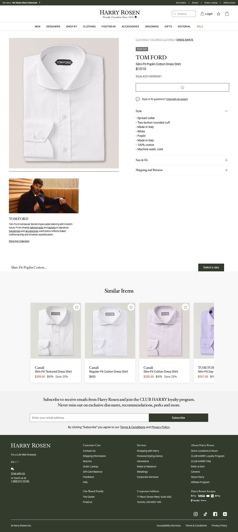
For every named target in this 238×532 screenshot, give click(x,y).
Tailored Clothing (162, 39)
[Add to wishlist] (76, 307)
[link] (206, 13)
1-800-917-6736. (20, 481)
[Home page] (119, 13)
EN (12, 462)
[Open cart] (227, 14)
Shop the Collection (19, 241)
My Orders (181, 2)
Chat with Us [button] (18, 473)
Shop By (71, 26)
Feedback (88, 477)
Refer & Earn (229, 2)
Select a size (211, 267)
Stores (195, 2)
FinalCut (87, 502)
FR (17, 462)
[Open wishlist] (218, 14)
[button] (175, 14)
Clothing (142, 39)
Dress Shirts (184, 39)
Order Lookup (210, 2)
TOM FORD (151, 57)
